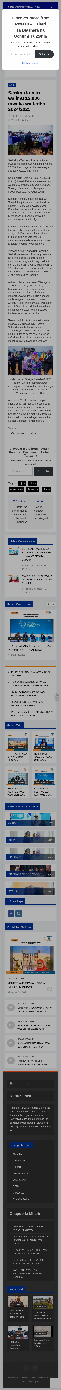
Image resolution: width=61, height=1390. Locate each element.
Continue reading (30, 63)
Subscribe (44, 54)
